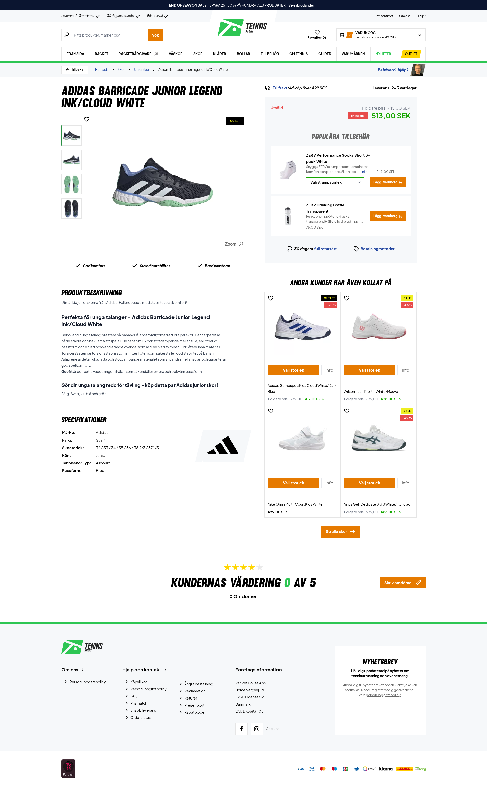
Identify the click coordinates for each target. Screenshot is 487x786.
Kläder (219, 54)
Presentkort (384, 16)
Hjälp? (421, 16)
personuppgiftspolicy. (383, 695)
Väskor (176, 54)
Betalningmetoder (378, 248)
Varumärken (353, 54)
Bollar (243, 54)
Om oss (404, 16)
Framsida (75, 54)
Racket (101, 54)
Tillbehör (270, 54)
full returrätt (325, 248)
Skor (198, 54)
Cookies (272, 729)
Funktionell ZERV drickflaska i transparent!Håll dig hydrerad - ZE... (333, 219)
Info (364, 172)
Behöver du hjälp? (393, 69)
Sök (155, 35)
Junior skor (141, 70)
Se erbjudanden (303, 5)
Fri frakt (280, 88)
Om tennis (298, 54)
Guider (324, 54)
